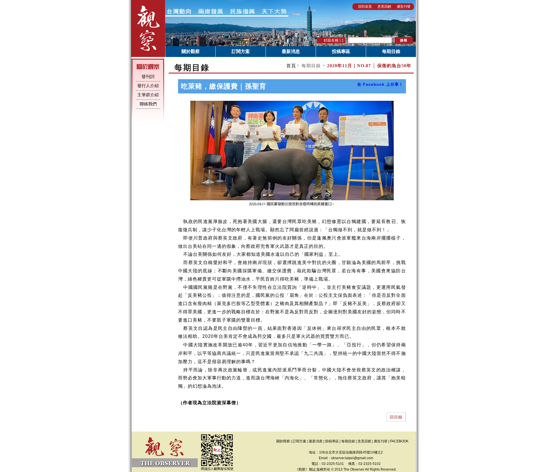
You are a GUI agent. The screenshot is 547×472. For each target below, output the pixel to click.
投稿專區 (341, 51)
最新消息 (291, 51)
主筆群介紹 (148, 95)
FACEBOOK (399, 441)
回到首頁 (365, 7)
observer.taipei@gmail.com (352, 458)
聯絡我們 (148, 104)
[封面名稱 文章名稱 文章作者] (331, 40)
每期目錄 (391, 51)
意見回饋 (384, 7)
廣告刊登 (404, 7)
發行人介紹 (148, 85)
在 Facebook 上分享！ (380, 84)
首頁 (291, 65)
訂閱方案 (241, 51)
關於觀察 (190, 51)
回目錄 (396, 417)
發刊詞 (148, 76)
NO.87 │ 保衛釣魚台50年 (369, 65)
